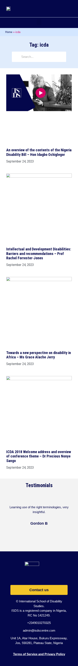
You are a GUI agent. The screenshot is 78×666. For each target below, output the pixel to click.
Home (8, 32)
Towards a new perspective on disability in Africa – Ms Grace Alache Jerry (38, 355)
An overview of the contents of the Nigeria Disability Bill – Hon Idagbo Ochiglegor (39, 152)
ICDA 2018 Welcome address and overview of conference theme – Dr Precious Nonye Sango (38, 456)
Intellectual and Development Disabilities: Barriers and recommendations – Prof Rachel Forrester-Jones (38, 253)
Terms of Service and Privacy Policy (39, 654)
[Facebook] (33, 575)
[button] (39, 22)
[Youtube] (45, 575)
